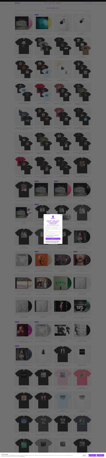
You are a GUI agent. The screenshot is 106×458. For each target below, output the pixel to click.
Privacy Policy (22, 456)
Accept (92, 455)
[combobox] (47, 233)
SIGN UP (53, 238)
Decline (100, 455)
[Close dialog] (61, 215)
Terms (57, 242)
